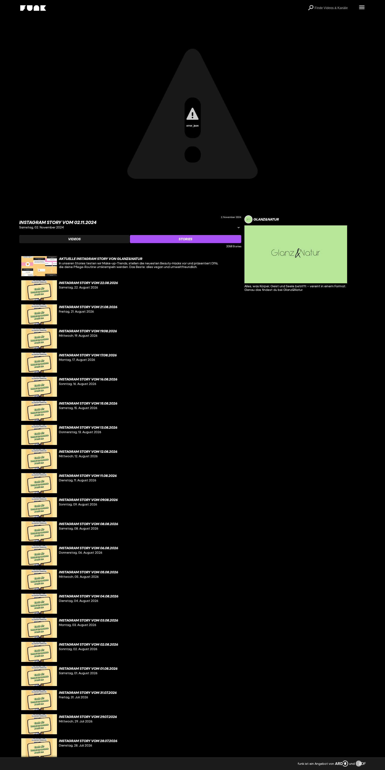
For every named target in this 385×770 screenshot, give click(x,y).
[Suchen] (311, 8)
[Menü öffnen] (362, 7)
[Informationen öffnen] (238, 227)
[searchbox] (335, 8)
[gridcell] (130, 266)
